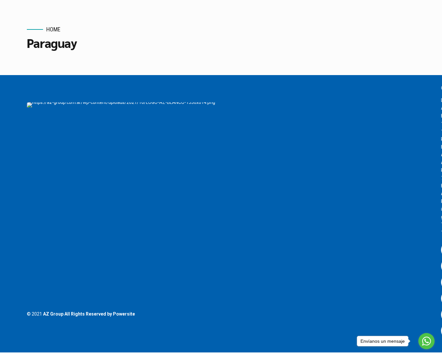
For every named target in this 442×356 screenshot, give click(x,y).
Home (53, 29)
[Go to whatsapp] (426, 341)
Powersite (124, 314)
